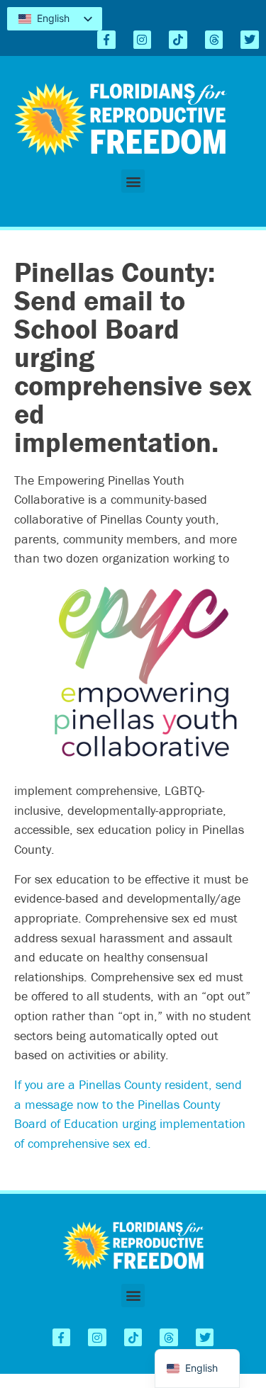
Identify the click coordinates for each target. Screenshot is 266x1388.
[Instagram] (142, 39)
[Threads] (214, 39)
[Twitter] (249, 39)
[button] (133, 181)
